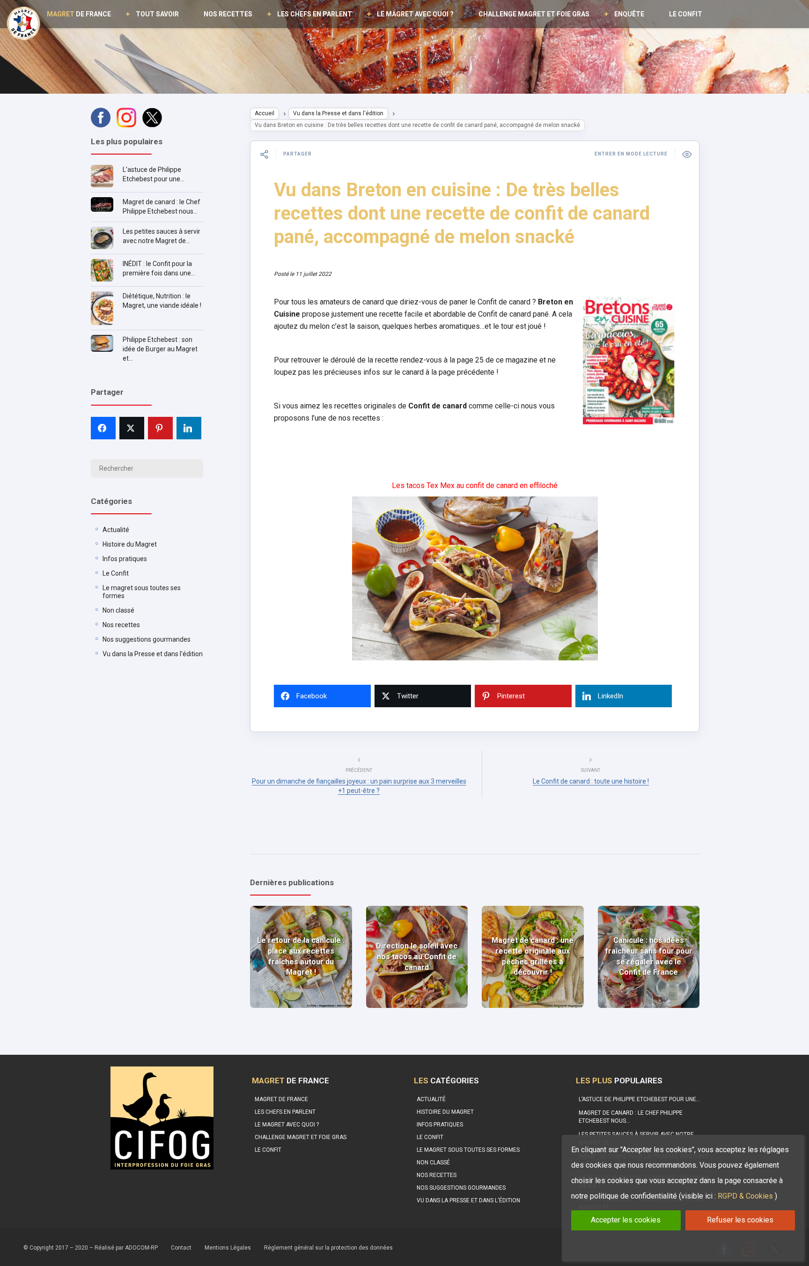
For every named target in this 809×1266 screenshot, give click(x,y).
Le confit (685, 14)
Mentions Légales (228, 1247)
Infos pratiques (125, 559)
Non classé (118, 610)
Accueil (264, 113)
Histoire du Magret (130, 544)
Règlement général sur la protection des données (328, 1247)
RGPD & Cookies (745, 1196)
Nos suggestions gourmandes (147, 639)
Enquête (629, 14)
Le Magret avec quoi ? (415, 14)
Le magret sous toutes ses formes (468, 1150)
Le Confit (116, 573)
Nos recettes (228, 14)
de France (79, 14)
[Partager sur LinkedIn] (189, 428)
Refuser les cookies (740, 1219)
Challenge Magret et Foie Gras (533, 14)
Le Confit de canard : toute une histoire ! (591, 781)
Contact (181, 1247)
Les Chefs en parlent (314, 14)
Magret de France (281, 1099)
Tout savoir (157, 14)
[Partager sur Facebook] (103, 428)
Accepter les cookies (626, 1219)
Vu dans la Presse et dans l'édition (153, 654)
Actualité (116, 529)
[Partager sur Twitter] (131, 428)
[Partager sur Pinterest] (160, 428)
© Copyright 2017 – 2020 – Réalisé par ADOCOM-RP (90, 1247)
